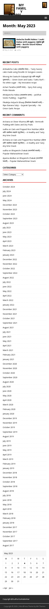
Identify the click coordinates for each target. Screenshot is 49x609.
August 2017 (8, 545)
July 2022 (7, 282)
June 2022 (7, 286)
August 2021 (8, 327)
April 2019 (7, 454)
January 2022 (8, 304)
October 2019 (9, 427)
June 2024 (7, 195)
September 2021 (10, 323)
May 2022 (7, 291)
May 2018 (7, 504)
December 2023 (10, 205)
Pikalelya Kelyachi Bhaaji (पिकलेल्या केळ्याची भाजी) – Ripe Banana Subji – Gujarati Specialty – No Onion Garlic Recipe (23, 105)
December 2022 (10, 259)
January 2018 (8, 522)
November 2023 (10, 209)
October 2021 (9, 318)
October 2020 (9, 373)
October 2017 (9, 536)
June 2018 (7, 500)
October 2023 (9, 214)
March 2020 (8, 404)
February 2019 (9, 463)
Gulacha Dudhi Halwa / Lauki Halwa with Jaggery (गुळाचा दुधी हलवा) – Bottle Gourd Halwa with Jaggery (30, 43)
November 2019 (10, 423)
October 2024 (9, 186)
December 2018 (10, 472)
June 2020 (7, 391)
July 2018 (7, 495)
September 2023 (10, 218)
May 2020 (7, 395)
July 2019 (7, 441)
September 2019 (10, 432)
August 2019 (8, 436)
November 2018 (10, 477)
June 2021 (7, 336)
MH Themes (40, 606)
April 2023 (7, 241)
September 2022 (10, 273)
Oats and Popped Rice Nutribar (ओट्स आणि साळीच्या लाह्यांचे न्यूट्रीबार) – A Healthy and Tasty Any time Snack (23, 132)
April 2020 (7, 400)
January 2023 (8, 255)
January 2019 (8, 468)
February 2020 (9, 409)
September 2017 (10, 541)
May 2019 (7, 450)
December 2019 (10, 418)
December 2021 (10, 309)
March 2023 (8, 245)
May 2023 (7, 236)
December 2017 (10, 527)
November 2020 (10, 368)
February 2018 (9, 518)
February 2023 (9, 250)
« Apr (5, 588)
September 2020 (10, 377)
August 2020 (8, 382)
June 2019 (7, 445)
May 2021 (7, 341)
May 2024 (7, 200)
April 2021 (7, 345)
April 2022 (7, 295)
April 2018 (7, 509)
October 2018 (9, 482)
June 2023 (7, 232)
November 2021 (10, 314)
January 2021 (8, 359)
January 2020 (8, 413)
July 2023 (7, 227)
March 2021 (8, 350)
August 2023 (8, 223)
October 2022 (9, 268)
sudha (18, 50)
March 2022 (8, 300)
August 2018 (8, 491)
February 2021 (9, 354)
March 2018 (8, 513)
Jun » (11, 588)
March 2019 (8, 459)
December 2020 (10, 363)
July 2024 (7, 191)
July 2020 (7, 386)
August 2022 (8, 277)
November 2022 (10, 264)
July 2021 (7, 332)
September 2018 (10, 486)
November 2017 (10, 531)
